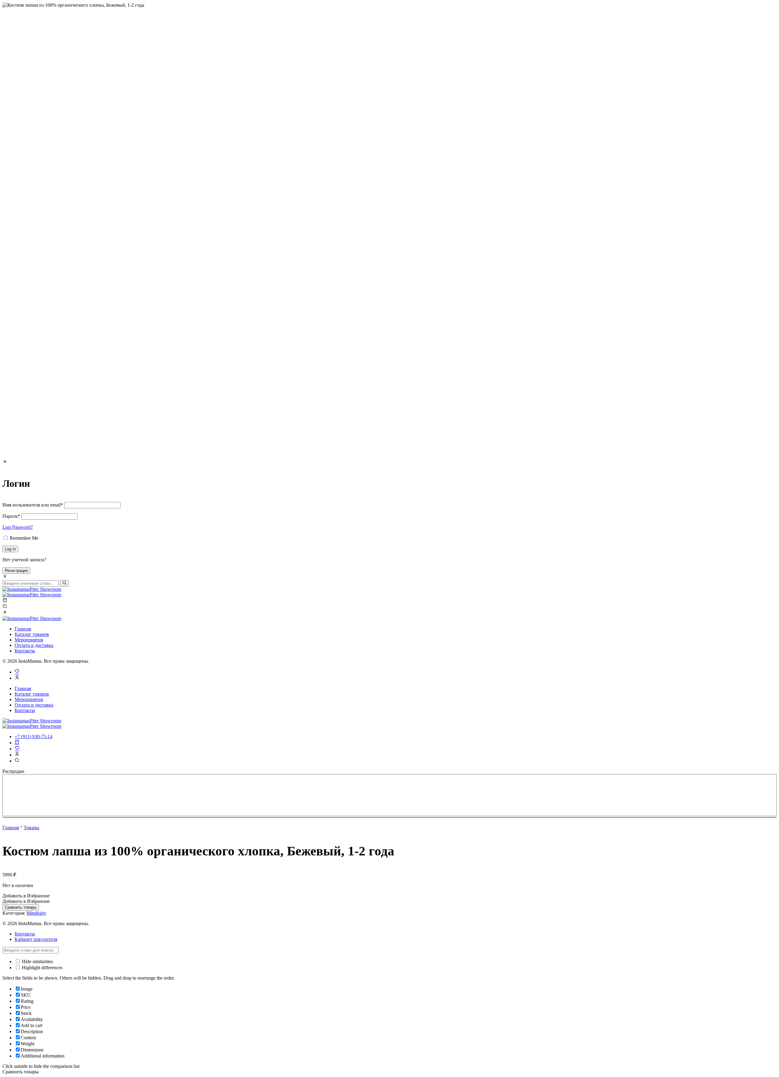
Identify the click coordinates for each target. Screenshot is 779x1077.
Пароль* (11, 516)
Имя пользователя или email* (32, 504)
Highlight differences (41, 967)
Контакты (25, 650)
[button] (26, 895)
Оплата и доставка (34, 645)
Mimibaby (36, 913)
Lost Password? (17, 527)
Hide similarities (37, 961)
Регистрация (16, 570)
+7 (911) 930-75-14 (33, 736)
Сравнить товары (21, 907)
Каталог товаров (32, 634)
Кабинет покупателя (36, 939)
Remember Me (23, 538)
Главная (23, 628)
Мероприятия (29, 639)
